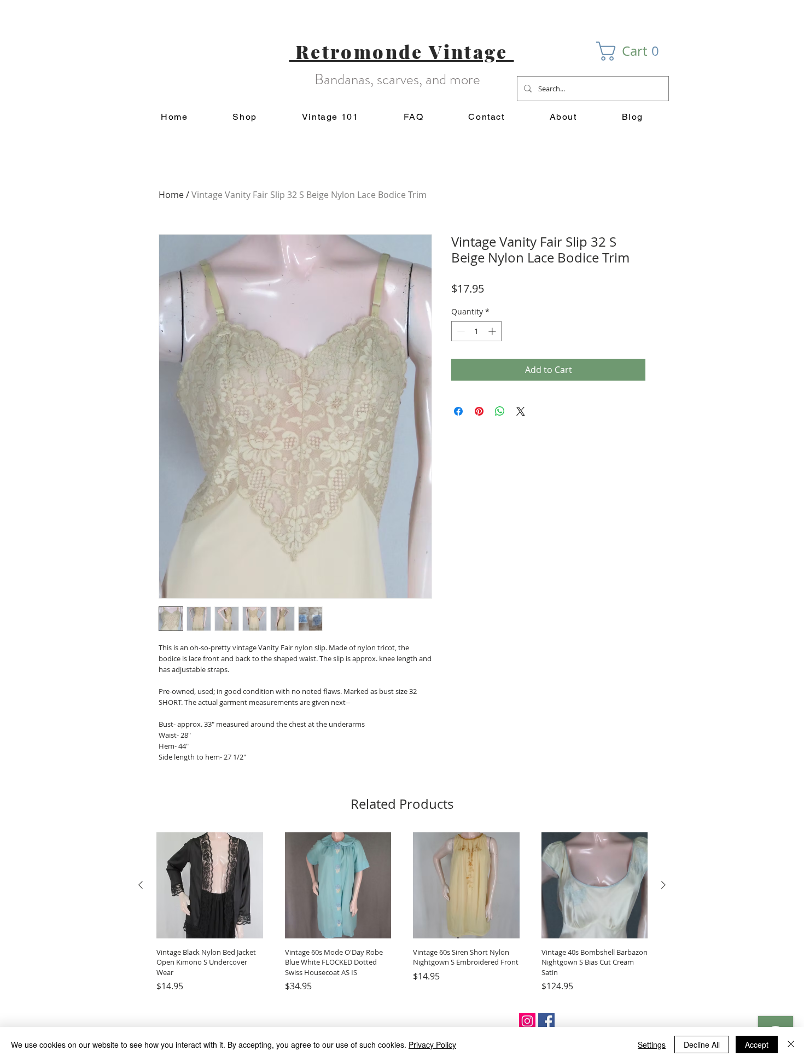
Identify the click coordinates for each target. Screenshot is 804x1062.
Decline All (702, 1044)
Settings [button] (652, 1044)
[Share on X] (520, 411)
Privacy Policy (432, 1044)
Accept (756, 1044)
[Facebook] (546, 1021)
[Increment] (493, 331)
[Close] (790, 1044)
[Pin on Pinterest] (479, 411)
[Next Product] (663, 884)
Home (171, 195)
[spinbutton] (476, 331)
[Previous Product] (140, 884)
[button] (632, 51)
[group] (402, 912)
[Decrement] (460, 331)
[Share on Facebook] (458, 411)
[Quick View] (209, 885)
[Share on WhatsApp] (499, 411)
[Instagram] (527, 1021)
